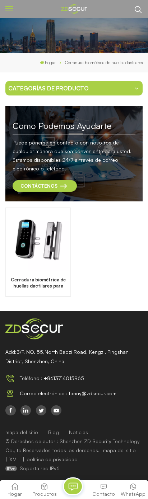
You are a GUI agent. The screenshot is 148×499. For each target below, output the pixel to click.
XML (14, 459)
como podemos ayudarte (62, 125)
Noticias (78, 432)
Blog (53, 432)
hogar (50, 62)
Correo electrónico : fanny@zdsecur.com (68, 393)
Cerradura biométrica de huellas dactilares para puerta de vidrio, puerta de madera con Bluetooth (38, 283)
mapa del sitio (21, 432)
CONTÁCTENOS (38, 186)
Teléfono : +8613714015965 (52, 378)
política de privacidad (52, 459)
